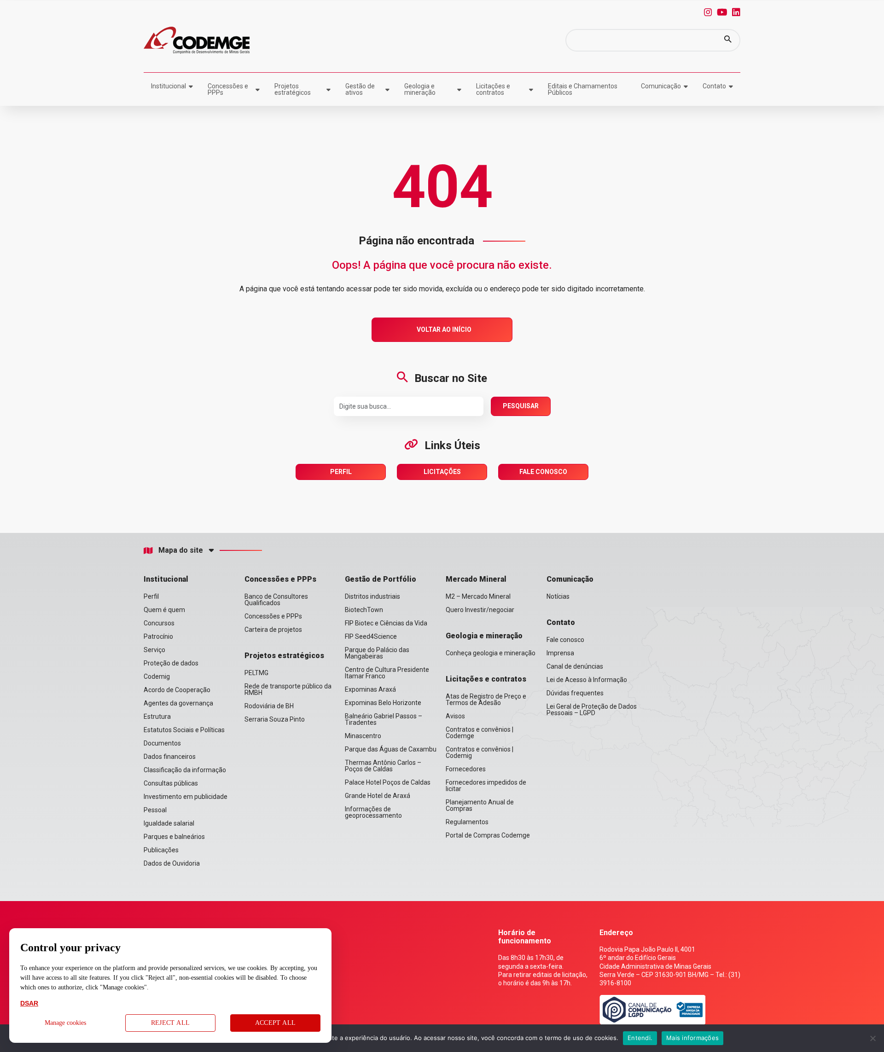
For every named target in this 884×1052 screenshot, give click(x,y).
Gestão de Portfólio (380, 579)
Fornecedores (466, 769)
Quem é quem (164, 610)
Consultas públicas (171, 783)
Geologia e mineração (420, 89)
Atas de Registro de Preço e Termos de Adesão (486, 699)
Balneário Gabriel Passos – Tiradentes (383, 719)
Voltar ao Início (444, 329)
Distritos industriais (372, 596)
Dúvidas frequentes (575, 693)
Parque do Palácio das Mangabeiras (377, 653)
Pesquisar (521, 406)
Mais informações (692, 1037)
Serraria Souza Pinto (274, 719)
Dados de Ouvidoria (172, 863)
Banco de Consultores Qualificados (276, 599)
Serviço (154, 650)
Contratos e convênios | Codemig (479, 752)
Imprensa (560, 653)
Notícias (558, 596)
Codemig (157, 676)
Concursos (159, 623)
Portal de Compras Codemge (488, 835)
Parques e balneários (174, 836)
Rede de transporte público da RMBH (288, 689)
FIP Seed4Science (371, 636)
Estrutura (157, 716)
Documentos (162, 743)
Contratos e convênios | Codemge (479, 732)
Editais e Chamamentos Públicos (582, 89)
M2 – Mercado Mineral (478, 596)
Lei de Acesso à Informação (587, 679)
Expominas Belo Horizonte (383, 702)
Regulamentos (467, 822)
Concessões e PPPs (228, 89)
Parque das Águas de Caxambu (390, 749)
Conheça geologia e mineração (490, 653)
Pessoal (155, 810)
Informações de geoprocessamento (373, 812)
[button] (727, 40)
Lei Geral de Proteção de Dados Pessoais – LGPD (592, 709)
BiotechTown (364, 610)
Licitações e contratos (493, 89)
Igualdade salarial (169, 823)
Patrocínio (158, 636)
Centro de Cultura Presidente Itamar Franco (387, 672)
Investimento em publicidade (185, 796)
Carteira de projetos (273, 629)
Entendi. (640, 1037)
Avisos (455, 716)
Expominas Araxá (370, 689)
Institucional (168, 86)
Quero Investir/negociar (480, 610)
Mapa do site (180, 550)
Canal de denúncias (575, 666)
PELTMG (256, 673)
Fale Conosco (543, 471)
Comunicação (661, 86)
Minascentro (363, 736)
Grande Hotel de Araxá (377, 795)
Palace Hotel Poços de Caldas (387, 782)
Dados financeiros (170, 756)
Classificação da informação (185, 770)
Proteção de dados (171, 663)
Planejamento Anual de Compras (480, 805)
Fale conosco (565, 639)
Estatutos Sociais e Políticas (184, 730)
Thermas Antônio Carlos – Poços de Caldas (383, 765)
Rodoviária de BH (269, 706)
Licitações (442, 471)
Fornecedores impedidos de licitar (486, 785)
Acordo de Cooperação (177, 690)
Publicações (161, 850)
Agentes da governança (178, 703)
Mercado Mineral (476, 579)
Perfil (341, 471)
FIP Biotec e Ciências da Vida (386, 623)
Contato (714, 86)
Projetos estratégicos (292, 89)
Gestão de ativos (360, 89)
